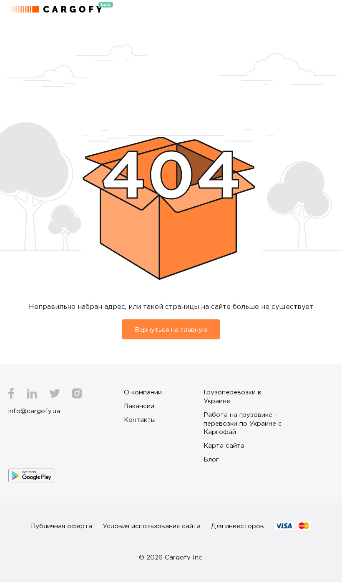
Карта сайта (224, 445)
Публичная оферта (61, 525)
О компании (143, 392)
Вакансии (139, 405)
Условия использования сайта (152, 525)
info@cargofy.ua (34, 410)
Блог (211, 459)
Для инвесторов (237, 525)
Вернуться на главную (171, 329)
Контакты (140, 419)
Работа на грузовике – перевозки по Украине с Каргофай (243, 423)
